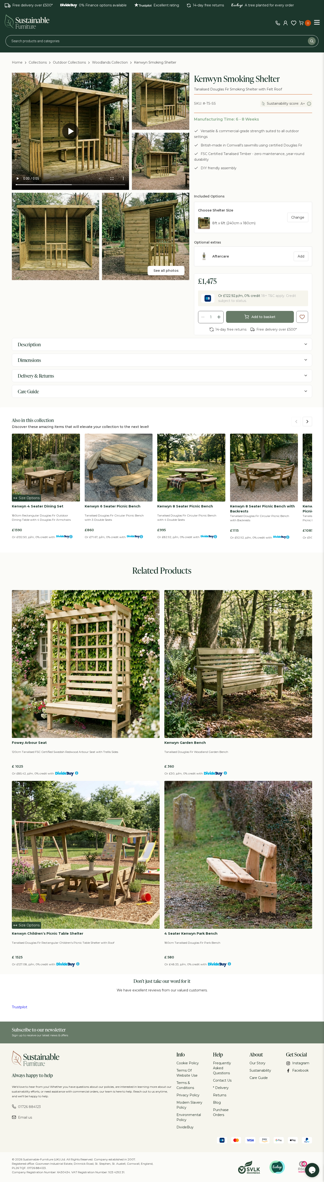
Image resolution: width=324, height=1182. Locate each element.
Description (29, 344)
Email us (25, 1117)
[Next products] (307, 421)
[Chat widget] (312, 1170)
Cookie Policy (187, 1063)
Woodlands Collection (110, 62)
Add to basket (263, 317)
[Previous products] (296, 421)
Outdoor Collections (69, 62)
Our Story (257, 1063)
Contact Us (222, 1080)
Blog (217, 1102)
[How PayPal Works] (307, 1141)
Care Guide (28, 391)
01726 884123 (29, 1107)
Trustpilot (19, 1007)
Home (17, 62)
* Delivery (221, 1088)
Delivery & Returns (36, 375)
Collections (38, 62)
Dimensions (29, 360)
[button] (302, 317)
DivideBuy (185, 1127)
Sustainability (260, 1070)
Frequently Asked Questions (222, 1068)
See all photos (166, 270)
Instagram (300, 1063)
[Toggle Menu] (317, 22)
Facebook (300, 1070)
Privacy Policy (187, 1095)
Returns (219, 1095)
